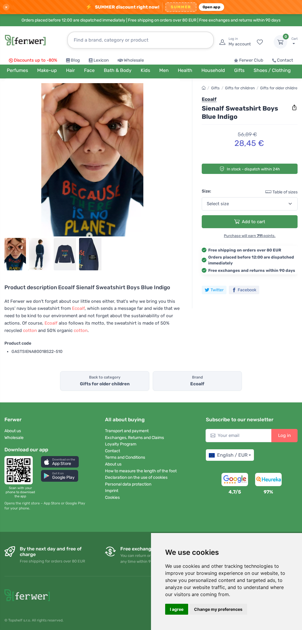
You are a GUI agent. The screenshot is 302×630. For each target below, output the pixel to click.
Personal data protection (128, 484)
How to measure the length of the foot (141, 470)
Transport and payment (127, 430)
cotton (30, 330)
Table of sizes (285, 192)
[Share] (294, 107)
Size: (206, 191)
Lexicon (101, 60)
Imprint (111, 490)
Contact (285, 60)
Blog (75, 60)
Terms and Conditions (125, 457)
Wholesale (134, 60)
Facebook (247, 289)
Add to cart (253, 221)
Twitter (217, 289)
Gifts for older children (280, 88)
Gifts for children (240, 88)
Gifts (215, 88)
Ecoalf (78, 308)
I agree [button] (176, 609)
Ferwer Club (251, 60)
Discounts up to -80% (35, 60)
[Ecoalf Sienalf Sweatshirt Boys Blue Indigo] (92, 159)
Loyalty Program (120, 444)
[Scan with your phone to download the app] (20, 470)
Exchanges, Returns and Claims (134, 437)
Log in (284, 435)
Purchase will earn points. (249, 235)
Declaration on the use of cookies (136, 477)
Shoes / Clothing (272, 70)
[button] (60, 462)
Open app (211, 7)
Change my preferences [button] (218, 609)
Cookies (112, 497)
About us (12, 430)
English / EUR (232, 455)
